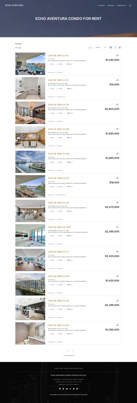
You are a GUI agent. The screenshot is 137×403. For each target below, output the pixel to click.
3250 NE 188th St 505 (58, 325)
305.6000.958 (61, 384)
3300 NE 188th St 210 (58, 104)
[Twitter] (63, 388)
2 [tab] (28, 73)
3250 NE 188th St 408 (58, 276)
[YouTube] (66, 388)
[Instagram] (70, 388)
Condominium (51, 72)
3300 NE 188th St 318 (58, 203)
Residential (59, 72)
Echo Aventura (14, 5)
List (115, 47)
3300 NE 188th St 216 (58, 301)
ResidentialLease (61, 96)
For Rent (101, 5)
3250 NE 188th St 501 (58, 55)
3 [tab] (30, 73)
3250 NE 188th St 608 (58, 129)
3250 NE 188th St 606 (58, 153)
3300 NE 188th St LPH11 (59, 227)
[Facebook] (59, 388)
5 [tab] (33, 73)
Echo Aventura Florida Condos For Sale (68, 375)
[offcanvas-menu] (130, 5)
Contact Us (121, 5)
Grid (111, 47)
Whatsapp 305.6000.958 (72, 384)
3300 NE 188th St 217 (58, 252)
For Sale (111, 5)
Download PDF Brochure (73, 368)
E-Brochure (58, 368)
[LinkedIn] (77, 388)
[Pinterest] (73, 388)
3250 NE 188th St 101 (58, 80)
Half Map (120, 47)
